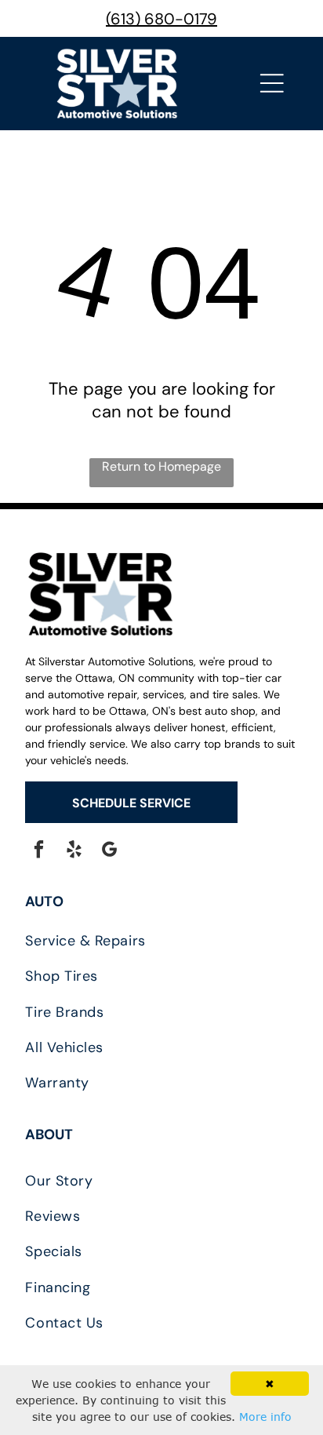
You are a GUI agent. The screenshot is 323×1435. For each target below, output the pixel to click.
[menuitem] (161, 941)
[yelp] (74, 851)
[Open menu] (272, 83)
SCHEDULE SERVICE (131, 803)
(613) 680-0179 (161, 19)
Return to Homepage (161, 466)
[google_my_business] (109, 851)
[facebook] (39, 851)
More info (265, 1416)
